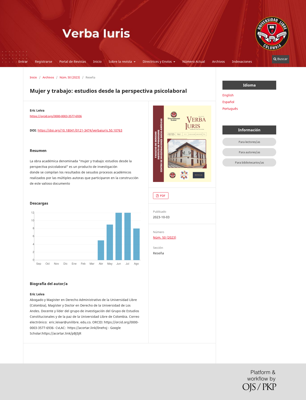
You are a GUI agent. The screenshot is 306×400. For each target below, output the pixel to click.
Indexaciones (242, 61)
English (228, 95)
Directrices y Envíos (158, 61)
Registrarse (43, 61)
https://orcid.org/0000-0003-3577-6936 (56, 116)
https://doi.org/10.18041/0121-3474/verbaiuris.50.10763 (80, 130)
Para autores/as (249, 152)
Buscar (282, 59)
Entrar (23, 61)
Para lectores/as (249, 142)
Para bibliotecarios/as (249, 162)
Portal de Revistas (72, 61)
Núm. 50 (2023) (70, 77)
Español (228, 102)
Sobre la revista (121, 61)
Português (230, 108)
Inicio (97, 61)
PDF (162, 196)
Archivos (218, 61)
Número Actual (193, 61)
